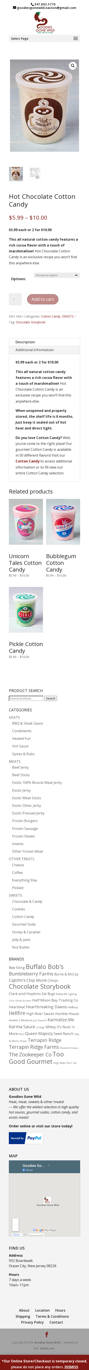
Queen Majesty (39, 1033)
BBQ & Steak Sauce (27, 723)
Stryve (23, 1041)
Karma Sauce (22, 1026)
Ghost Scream (23, 1000)
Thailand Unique (69, 1047)
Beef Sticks (21, 775)
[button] (73, 66)
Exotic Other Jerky (26, 805)
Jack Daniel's (40, 1020)
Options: (18, 278)
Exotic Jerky (21, 790)
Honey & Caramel (26, 932)
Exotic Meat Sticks (26, 798)
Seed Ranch (64, 1033)
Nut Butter (21, 947)
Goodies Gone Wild (47, 1342)
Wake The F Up (68, 1062)
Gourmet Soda (23, 924)
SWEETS (68, 316)
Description (25, 342)
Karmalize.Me (61, 1020)
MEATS (15, 761)
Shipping (23, 1316)
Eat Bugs (48, 994)
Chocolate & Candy (27, 901)
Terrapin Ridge (44, 1040)
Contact (56, 1322)
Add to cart (43, 299)
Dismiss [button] (71, 1367)
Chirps (53, 980)
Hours (60, 1310)
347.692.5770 (45, 4)
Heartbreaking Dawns (46, 1006)
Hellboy (73, 1007)
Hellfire (17, 1013)
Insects (18, 843)
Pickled (17, 887)
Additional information (35, 349)
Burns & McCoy (66, 974)
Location (42, 1310)
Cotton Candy (50, 316)
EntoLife (61, 994)
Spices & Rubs (23, 754)
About (24, 1310)
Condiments (22, 731)
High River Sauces (40, 1013)
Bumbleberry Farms (31, 973)
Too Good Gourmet (36, 1057)
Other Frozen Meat (27, 851)
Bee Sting (17, 967)
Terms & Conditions (52, 1316)
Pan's (21, 1034)
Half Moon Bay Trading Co (55, 1000)
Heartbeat (17, 1007)
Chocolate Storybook (30, 322)
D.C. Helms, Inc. (44, 1348)
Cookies (18, 909)
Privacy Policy (32, 1322)
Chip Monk (36, 980)
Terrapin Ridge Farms (34, 1046)
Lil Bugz (40, 1027)
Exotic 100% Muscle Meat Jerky (37, 782)
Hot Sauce (20, 746)
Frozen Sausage (25, 828)
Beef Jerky (20, 767)
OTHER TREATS (21, 859)
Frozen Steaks (23, 836)
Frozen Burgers (25, 820)
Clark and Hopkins (25, 993)
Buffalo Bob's (45, 966)
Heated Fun (21, 738)
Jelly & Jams (21, 939)
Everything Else (24, 880)
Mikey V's (54, 1026)
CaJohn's (17, 980)
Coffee (17, 872)
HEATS (14, 717)
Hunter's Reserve (20, 1020)
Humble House (67, 1013)
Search (50, 698)
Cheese (18, 865)
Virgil (56, 1062)
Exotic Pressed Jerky (28, 813)
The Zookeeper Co (30, 1054)
